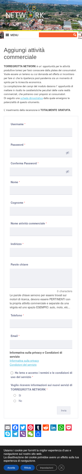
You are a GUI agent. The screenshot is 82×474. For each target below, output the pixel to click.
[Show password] (67, 153)
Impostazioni (46, 467)
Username (18, 124)
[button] (14, 35)
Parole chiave (19, 264)
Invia (63, 410)
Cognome (18, 202)
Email (15, 336)
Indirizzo (17, 244)
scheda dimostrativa (31, 98)
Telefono (17, 315)
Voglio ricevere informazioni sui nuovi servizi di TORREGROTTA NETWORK (41, 387)
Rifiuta (27, 467)
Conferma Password (25, 163)
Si (20, 395)
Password (18, 144)
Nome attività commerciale (29, 223)
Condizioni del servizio (23, 364)
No (20, 401)
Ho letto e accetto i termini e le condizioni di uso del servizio (41, 375)
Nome (15, 182)
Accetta (11, 467)
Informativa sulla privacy (24, 360)
